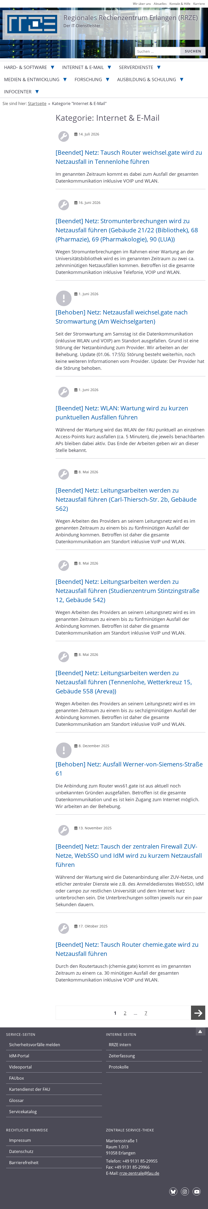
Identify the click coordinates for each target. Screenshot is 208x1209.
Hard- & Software (25, 67)
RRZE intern (120, 1044)
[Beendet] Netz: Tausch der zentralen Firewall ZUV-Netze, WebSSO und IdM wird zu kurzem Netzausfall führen (129, 855)
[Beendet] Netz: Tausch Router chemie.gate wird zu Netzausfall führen (127, 949)
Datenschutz (21, 1151)
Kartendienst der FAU (29, 1089)
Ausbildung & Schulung (146, 79)
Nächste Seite (198, 1017)
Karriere (199, 4)
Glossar (16, 1100)
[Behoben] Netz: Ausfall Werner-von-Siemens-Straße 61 (129, 768)
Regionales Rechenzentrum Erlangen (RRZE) (130, 17)
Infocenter (17, 92)
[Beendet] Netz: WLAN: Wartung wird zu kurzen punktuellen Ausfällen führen (122, 412)
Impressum (20, 1140)
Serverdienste (136, 67)
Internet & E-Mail (83, 67)
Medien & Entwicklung (31, 79)
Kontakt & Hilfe (179, 4)
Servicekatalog (23, 1111)
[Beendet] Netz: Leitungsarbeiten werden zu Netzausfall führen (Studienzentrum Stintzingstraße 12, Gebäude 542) (127, 590)
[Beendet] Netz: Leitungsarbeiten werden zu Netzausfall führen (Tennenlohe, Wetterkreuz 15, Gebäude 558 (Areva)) (124, 682)
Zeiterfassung (122, 1056)
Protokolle (119, 1067)
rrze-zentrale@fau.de (139, 1173)
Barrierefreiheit (24, 1162)
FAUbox (16, 1078)
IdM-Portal (19, 1056)
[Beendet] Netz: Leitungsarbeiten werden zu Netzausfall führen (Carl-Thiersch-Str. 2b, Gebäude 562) (126, 499)
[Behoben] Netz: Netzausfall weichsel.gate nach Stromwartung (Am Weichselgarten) (122, 316)
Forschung (88, 79)
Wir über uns (142, 4)
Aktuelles (160, 4)
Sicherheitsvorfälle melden (34, 1044)
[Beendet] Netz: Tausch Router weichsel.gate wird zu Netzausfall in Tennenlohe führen (129, 157)
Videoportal (20, 1067)
